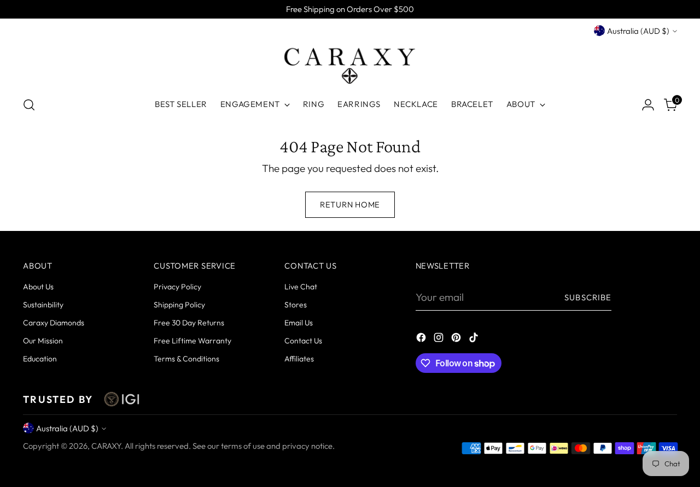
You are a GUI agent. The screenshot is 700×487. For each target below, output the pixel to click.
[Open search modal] (29, 105)
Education (40, 359)
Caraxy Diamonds (53, 323)
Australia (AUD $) (638, 31)
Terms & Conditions (186, 359)
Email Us (298, 323)
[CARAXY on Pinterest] (457, 339)
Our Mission (43, 341)
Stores (295, 305)
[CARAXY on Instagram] (439, 339)
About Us (38, 287)
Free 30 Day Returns (189, 323)
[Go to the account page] (648, 105)
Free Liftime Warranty (192, 341)
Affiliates (299, 359)
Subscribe (587, 297)
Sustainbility (43, 305)
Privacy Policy (177, 287)
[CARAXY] (350, 62)
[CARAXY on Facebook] (422, 339)
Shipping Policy (179, 305)
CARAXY (106, 446)
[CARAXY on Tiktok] (474, 339)
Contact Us (303, 341)
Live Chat (300, 287)
